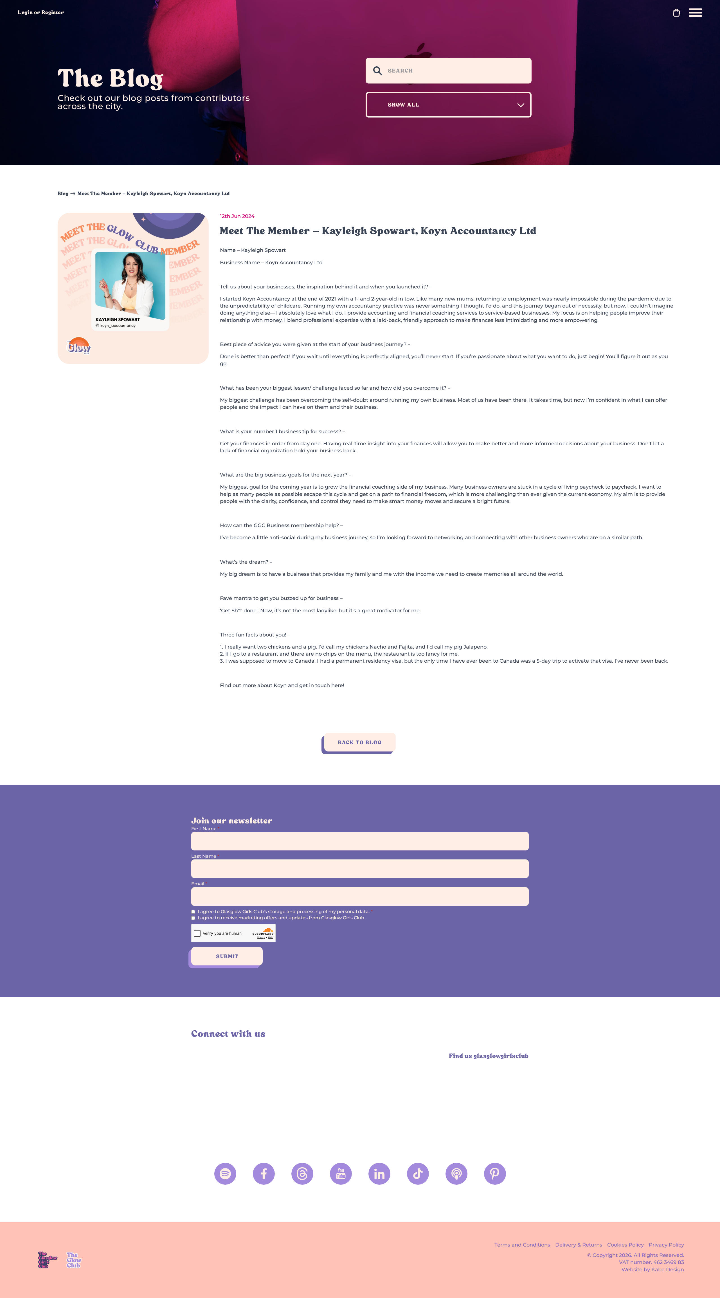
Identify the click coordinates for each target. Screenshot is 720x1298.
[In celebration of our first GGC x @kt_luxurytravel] (402, 1097)
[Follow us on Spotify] (225, 1174)
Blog (63, 193)
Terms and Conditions (522, 1245)
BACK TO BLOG (360, 742)
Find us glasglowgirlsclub (489, 1055)
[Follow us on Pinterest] (495, 1174)
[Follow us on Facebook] (264, 1174)
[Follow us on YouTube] (341, 1174)
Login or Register (41, 12)
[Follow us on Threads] (302, 1174)
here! (337, 685)
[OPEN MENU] (695, 12)
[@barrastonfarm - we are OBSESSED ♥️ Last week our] (317, 1097)
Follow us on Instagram (197, 1055)
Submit (227, 956)
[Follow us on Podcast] (456, 1174)
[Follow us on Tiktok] (418, 1174)
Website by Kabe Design (653, 1270)
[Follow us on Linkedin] (379, 1174)
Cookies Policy (625, 1245)
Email (199, 883)
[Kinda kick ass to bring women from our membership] (232, 1097)
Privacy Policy (666, 1245)
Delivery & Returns (578, 1245)
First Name (205, 828)
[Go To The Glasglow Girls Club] (48, 1260)
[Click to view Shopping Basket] (676, 13)
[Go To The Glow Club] (75, 1260)
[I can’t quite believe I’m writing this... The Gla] (488, 1097)
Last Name (205, 856)
